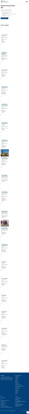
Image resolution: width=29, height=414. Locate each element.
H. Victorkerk (16, 392)
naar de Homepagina (4, 18)
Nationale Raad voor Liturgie (4, 405)
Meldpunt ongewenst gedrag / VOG (5, 400)
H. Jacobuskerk (17, 383)
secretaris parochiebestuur (23, 401)
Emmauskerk (16, 381)
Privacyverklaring (3, 397)
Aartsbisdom (2, 404)
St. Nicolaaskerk (17, 390)
